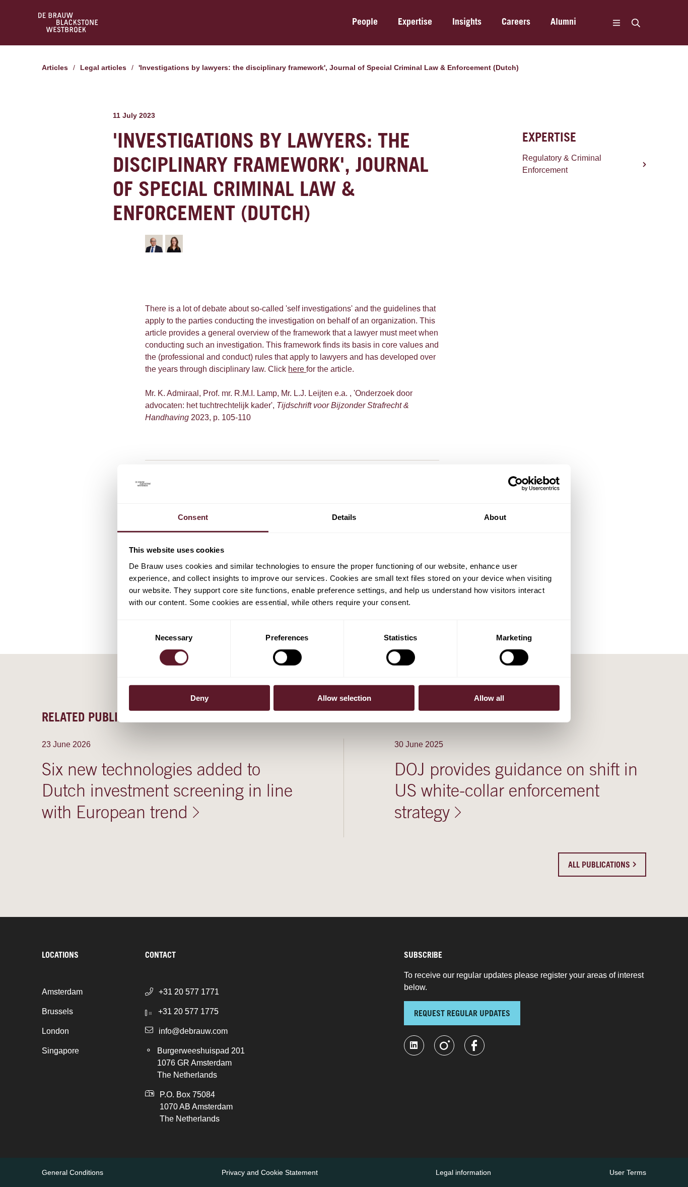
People (365, 22)
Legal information (463, 1172)
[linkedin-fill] (414, 1045)
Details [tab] (344, 517)
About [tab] (495, 517)
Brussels (57, 1011)
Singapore (60, 1050)
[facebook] (474, 1045)
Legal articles (103, 67)
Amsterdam (62, 991)
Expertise (415, 22)
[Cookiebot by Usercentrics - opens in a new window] (515, 483)
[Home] (68, 23)
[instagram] (444, 1045)
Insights (466, 22)
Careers (516, 22)
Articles (55, 67)
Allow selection (344, 697)
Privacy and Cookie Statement (270, 1172)
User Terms (627, 1172)
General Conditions (72, 1172)
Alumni (563, 22)
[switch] (287, 657)
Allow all (489, 697)
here (297, 369)
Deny (199, 697)
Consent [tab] (193, 517)
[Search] (635, 22)
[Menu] (616, 22)
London (55, 1031)
